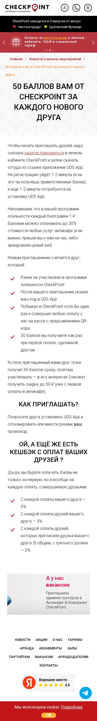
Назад (3, 42)
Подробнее (72, 707)
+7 (76, 7)
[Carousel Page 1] (45, 50)
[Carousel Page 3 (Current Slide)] (50, 50)
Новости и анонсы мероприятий (55, 59)
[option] (48, 591)
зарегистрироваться (44, 152)
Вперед (93, 42)
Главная (16, 59)
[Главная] (27, 8)
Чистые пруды (29, 27)
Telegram (85, 693)
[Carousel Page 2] (47, 50)
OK (48, 715)
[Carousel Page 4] (52, 50)
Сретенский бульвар (65, 27)
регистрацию (55, 38)
